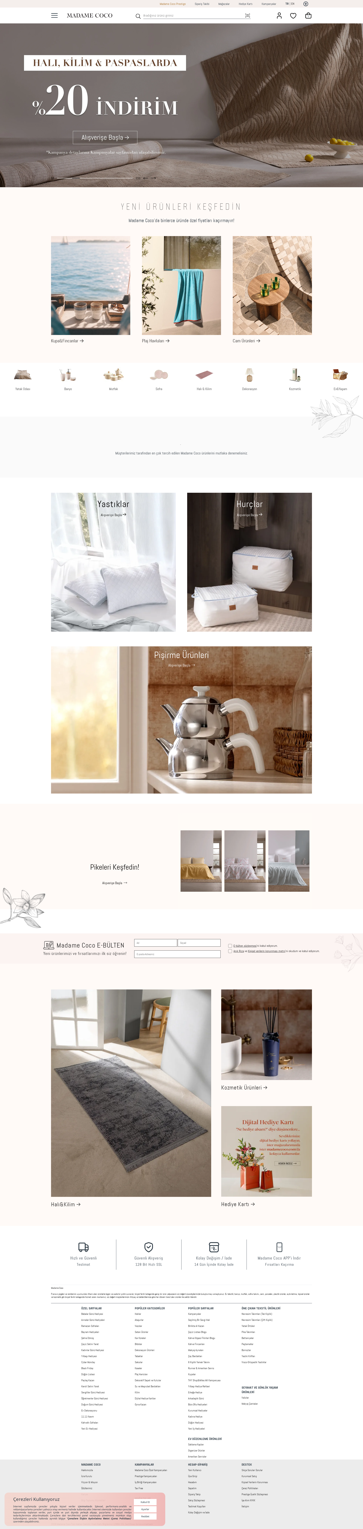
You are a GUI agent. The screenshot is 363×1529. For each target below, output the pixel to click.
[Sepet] (308, 15)
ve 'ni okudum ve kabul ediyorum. (276, 951)
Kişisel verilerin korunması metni (266, 951)
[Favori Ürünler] (293, 15)
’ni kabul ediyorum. (255, 946)
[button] (145, 177)
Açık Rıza (238, 951)
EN (292, 4)
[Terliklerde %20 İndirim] (181, 97)
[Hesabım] (279, 15)
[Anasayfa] (89, 15)
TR (287, 3)
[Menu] (54, 15)
